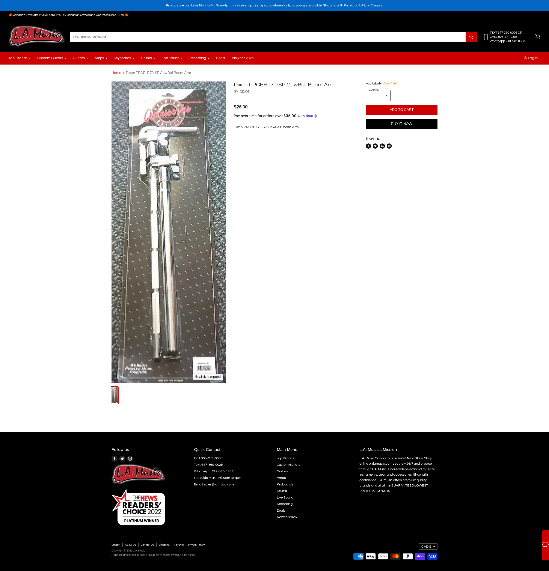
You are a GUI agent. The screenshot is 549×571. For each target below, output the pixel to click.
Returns (179, 544)
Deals (220, 58)
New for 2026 (242, 58)
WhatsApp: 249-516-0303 (213, 471)
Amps (100, 58)
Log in (532, 58)
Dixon (245, 92)
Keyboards (123, 58)
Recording (198, 58)
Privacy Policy (196, 544)
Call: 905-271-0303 (208, 458)
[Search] (471, 37)
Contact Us (147, 544)
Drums (147, 58)
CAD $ (426, 546)
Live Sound (171, 58)
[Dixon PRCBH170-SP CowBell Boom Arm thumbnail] (114, 395)
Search (116, 544)
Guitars (79, 58)
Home (116, 73)
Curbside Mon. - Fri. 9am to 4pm (217, 477)
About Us (130, 544)
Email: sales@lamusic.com (214, 484)
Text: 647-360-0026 (208, 464)
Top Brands (18, 58)
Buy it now (401, 124)
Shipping (164, 544)
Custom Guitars (50, 58)
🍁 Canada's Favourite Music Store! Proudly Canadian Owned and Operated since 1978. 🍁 (68, 15)
